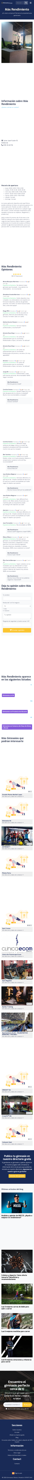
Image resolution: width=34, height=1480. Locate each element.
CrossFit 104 (7, 1116)
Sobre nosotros (17, 1430)
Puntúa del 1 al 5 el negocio (11, 602)
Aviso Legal (17, 1453)
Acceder (17, 1432)
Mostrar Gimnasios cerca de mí (18, 1409)
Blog (17, 1437)
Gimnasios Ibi (6, 821)
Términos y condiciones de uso (17, 1450)
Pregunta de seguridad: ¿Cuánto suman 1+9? (16, 621)
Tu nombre (6, 595)
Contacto (17, 1463)
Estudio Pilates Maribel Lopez (12, 795)
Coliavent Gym (7, 1142)
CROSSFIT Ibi (6, 1090)
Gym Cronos (6, 928)
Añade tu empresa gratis (17, 1435)
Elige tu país (18, 1473)
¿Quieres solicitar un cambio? (10, 107)
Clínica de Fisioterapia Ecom (11, 954)
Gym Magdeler (7, 981)
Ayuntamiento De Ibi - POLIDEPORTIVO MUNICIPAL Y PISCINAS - (15, 1034)
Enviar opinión (18, 630)
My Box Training (7, 1007)
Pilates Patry (6, 873)
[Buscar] (26, 2)
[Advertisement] (17, 81)
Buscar (28, 1405)
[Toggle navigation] (30, 3)
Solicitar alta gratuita (17, 1176)
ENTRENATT (6, 847)
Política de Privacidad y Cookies (17, 1455)
